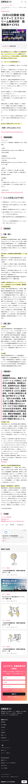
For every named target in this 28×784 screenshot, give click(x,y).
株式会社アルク (5, 519)
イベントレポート (5, 740)
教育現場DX (3, 737)
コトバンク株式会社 (6, 517)
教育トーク (3, 735)
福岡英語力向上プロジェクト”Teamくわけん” (12, 521)
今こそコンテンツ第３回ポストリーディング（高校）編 (13, 597)
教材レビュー (4, 750)
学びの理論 (3, 724)
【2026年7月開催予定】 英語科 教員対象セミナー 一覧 (13, 624)
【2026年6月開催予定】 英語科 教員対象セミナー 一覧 (13, 650)
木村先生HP (4, 462)
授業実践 (3, 722)
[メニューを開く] (25, 1)
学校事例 (3, 727)
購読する (14, 694)
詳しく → (5, 540)
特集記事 (3, 732)
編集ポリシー (4, 760)
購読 (24, 782)
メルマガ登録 (4, 768)
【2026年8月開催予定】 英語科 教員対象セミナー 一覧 (13, 571)
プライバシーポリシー (5, 776)
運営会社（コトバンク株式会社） (8, 762)
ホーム (2, 5)
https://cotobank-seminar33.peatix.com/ (12, 132)
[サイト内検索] (21, 1)
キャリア (3, 730)
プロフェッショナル (5, 747)
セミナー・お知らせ (9, 5)
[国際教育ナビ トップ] (6, 2)
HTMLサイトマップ (14, 776)
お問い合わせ (4, 765)
